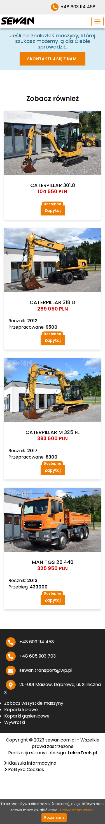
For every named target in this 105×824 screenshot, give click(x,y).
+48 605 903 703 (37, 656)
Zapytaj (53, 210)
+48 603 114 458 (77, 7)
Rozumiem (54, 817)
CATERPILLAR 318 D (52, 302)
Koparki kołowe (21, 709)
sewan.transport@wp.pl (45, 670)
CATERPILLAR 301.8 (52, 185)
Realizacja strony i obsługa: (52, 753)
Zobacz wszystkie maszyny (33, 703)
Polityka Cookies (25, 769)
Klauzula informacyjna (31, 763)
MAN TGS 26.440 (52, 562)
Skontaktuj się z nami (52, 59)
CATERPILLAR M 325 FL (52, 432)
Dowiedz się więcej (77, 810)
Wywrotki (14, 722)
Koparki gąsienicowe (27, 716)
